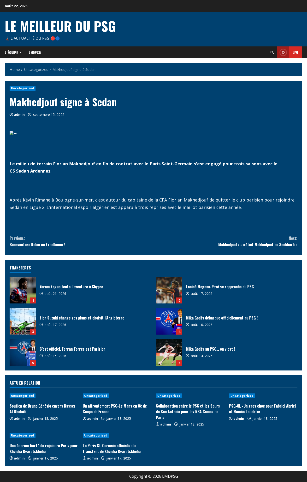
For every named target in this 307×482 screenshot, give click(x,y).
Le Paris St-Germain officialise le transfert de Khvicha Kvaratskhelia (112, 448)
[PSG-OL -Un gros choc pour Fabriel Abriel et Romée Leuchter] (263, 395)
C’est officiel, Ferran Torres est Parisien (23, 352)
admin (19, 114)
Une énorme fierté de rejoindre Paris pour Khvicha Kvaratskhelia (44, 448)
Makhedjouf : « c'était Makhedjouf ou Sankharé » (257, 241)
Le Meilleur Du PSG (60, 26)
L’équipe (11, 52)
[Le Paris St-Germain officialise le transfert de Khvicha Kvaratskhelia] (117, 435)
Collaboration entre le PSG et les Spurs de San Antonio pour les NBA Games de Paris (188, 411)
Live (296, 52)
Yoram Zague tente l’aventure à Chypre (23, 290)
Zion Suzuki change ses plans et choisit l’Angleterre (23, 321)
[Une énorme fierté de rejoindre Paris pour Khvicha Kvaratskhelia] (44, 435)
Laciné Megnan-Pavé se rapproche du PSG (169, 290)
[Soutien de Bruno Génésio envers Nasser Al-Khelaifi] (44, 395)
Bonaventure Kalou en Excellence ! (37, 241)
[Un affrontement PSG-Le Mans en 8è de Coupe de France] (117, 395)
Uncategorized (22, 88)
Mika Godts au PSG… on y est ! (169, 352)
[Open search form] (272, 52)
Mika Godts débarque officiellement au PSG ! (169, 321)
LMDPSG (35, 52)
